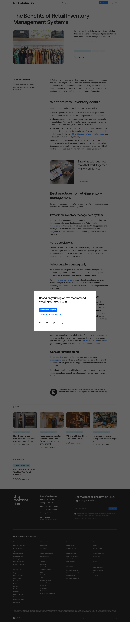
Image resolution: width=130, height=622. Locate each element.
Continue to (50, 314)
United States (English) (48, 310)
